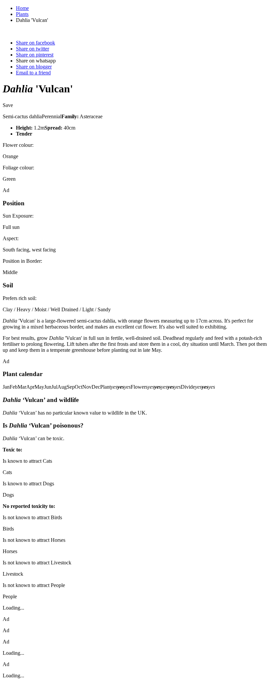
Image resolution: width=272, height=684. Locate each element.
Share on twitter (32, 48)
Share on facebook (35, 43)
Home (22, 8)
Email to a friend (33, 72)
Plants (22, 14)
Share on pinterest (34, 54)
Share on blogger (34, 66)
